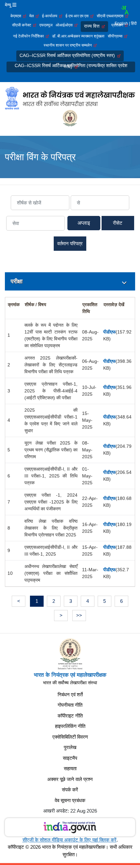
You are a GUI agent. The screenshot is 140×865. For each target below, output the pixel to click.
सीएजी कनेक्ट (22, 25)
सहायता (70, 768)
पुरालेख (70, 747)
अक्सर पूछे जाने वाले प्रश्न (70, 779)
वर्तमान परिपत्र (70, 243)
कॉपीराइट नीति (70, 715)
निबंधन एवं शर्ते (70, 694)
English (121, 23)
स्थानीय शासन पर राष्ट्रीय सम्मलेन (69, 45)
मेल (32, 16)
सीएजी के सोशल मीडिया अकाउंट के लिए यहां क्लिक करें (69, 840)
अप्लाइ (83, 223)
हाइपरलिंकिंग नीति (70, 726)
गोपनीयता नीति (70, 705)
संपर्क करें (70, 789)
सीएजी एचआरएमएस (111, 16)
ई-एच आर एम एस (78, 16)
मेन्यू (8, 4)
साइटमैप (70, 758)
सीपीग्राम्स (116, 36)
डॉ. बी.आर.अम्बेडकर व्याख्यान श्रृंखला (78, 36)
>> (79, 615)
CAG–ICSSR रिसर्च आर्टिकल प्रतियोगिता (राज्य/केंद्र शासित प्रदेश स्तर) (71, 66)
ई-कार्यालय (50, 16)
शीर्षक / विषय (35, 304)
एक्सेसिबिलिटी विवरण (70, 737)
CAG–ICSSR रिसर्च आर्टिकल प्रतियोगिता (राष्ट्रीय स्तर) (69, 55)
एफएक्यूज (45, 25)
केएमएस (16, 16)
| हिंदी (133, 23)
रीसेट (117, 223)
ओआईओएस (65, 25)
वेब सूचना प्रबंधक (70, 800)
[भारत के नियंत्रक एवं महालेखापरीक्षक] (70, 98)
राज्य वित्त (93, 26)
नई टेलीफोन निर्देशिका (29, 36)
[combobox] (125, 10)
